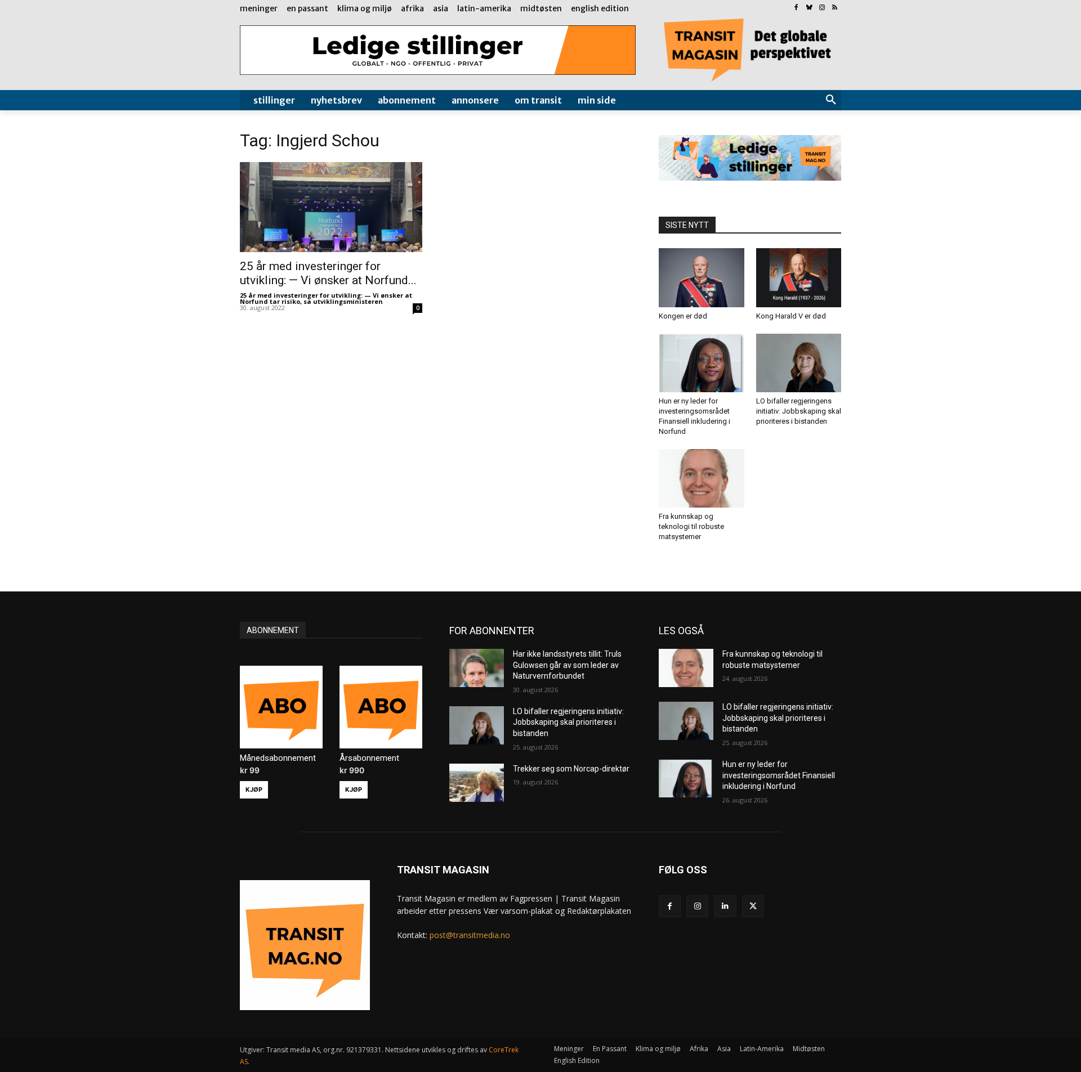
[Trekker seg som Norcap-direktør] (476, 783)
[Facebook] (796, 8)
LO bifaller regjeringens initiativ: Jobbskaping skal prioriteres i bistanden (798, 411)
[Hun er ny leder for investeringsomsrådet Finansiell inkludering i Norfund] (701, 363)
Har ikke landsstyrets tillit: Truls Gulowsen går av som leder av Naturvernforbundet (567, 664)
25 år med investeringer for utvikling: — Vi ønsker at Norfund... (328, 273)
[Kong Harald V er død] (799, 277)
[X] (753, 906)
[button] (831, 100)
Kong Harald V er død (791, 316)
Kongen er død (683, 316)
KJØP (253, 789)
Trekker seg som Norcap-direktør (571, 768)
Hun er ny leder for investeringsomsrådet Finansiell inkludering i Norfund (778, 775)
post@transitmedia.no (470, 935)
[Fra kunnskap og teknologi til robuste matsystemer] (701, 478)
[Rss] (834, 8)
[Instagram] (821, 8)
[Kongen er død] (701, 277)
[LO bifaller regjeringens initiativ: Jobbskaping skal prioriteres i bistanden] (799, 363)
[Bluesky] (809, 8)
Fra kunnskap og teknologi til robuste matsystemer (691, 526)
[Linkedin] (725, 906)
